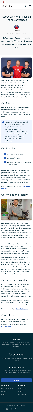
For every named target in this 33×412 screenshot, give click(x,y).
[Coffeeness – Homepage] (9, 6)
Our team (4, 391)
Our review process (7, 388)
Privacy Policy (22, 388)
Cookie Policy (22, 394)
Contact (3, 394)
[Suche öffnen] (23, 6)
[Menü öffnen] (30, 6)
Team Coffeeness (22, 309)
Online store (16, 380)
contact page (6, 326)
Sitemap (20, 391)
